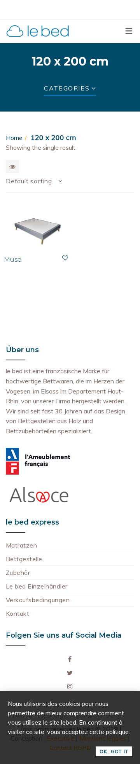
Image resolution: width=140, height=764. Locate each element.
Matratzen (21, 545)
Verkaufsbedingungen (38, 600)
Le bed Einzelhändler (37, 586)
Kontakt (17, 613)
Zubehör (18, 572)
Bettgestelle (24, 559)
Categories (66, 88)
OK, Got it (114, 751)
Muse (12, 259)
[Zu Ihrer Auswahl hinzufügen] (65, 258)
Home (14, 138)
